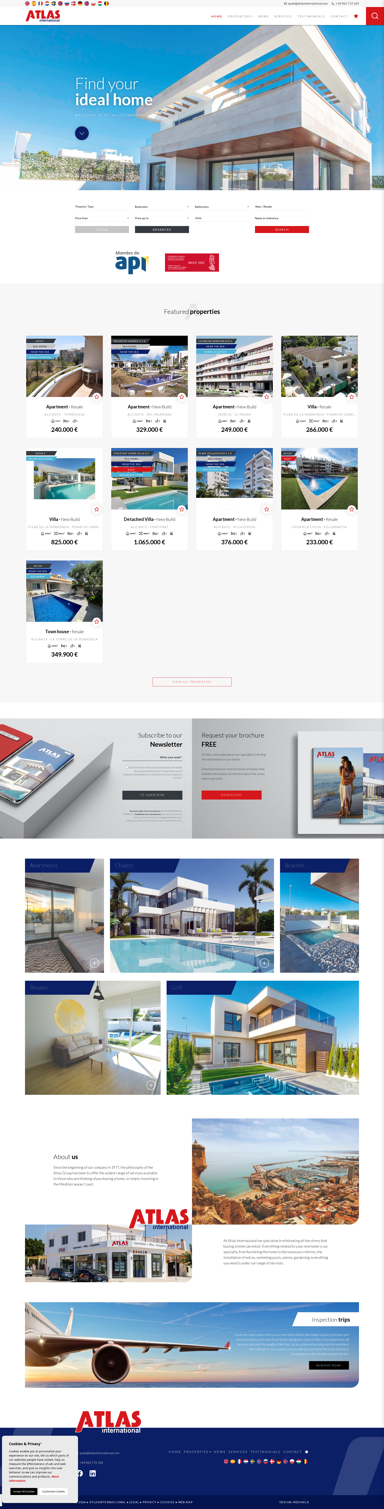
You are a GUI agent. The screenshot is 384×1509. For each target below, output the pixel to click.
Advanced (162, 229)
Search (282, 229)
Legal (134, 1502)
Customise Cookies (53, 1491)
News (263, 16)
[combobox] (102, 206)
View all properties (192, 681)
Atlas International (45, 16)
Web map (185, 1502)
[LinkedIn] (94, 1475)
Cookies (167, 1502)
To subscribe (152, 795)
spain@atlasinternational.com (307, 3)
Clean (102, 229)
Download (231, 795)
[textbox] (102, 206)
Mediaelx (301, 1502)
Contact (339, 16)
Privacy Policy (168, 771)
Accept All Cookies (24, 1491)
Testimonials (311, 16)
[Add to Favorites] (96, 397)
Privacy (149, 1502)
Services (283, 16)
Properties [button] (239, 16)
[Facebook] (81, 1475)
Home (216, 16)
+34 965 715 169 (347, 3)
